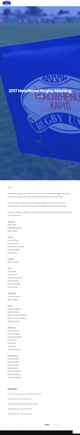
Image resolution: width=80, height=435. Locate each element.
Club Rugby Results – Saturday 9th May (20, 409)
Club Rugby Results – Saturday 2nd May (20, 414)
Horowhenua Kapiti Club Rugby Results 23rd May (23, 404)
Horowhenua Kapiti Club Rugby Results (20, 399)
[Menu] (76, 3)
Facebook (55, 425)
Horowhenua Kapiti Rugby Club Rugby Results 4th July (24, 394)
